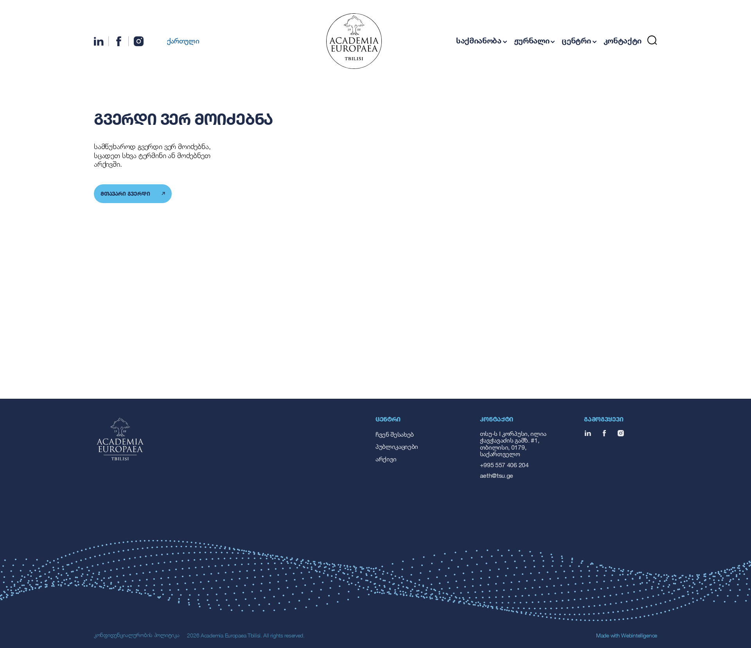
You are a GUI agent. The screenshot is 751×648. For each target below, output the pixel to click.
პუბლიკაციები (397, 446)
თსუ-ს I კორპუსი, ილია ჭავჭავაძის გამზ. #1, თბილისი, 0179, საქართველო (513, 444)
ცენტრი (576, 40)
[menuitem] (178, 40)
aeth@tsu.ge (496, 475)
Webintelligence (639, 635)
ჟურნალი (532, 40)
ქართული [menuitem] (183, 40)
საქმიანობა (478, 40)
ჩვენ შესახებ (395, 434)
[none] (178, 40)
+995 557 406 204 (504, 464)
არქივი (386, 459)
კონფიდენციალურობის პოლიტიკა (136, 635)
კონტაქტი (622, 40)
